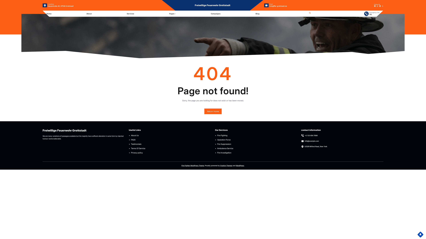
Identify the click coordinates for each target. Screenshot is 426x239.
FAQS (133, 140)
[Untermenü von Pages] (175, 13)
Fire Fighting (222, 135)
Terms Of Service (138, 148)
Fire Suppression (224, 144)
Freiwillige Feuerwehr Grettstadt (212, 5)
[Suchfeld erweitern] (309, 13)
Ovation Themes (226, 166)
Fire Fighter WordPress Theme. (192, 166)
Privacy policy (137, 153)
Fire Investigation (224, 153)
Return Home (213, 111)
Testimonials (136, 144)
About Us (135, 135)
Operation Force (224, 140)
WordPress (240, 166)
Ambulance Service (225, 148)
